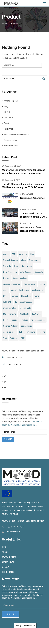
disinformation (30, 284)
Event (6, 123)
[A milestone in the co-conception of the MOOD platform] (10, 212)
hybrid (36, 296)
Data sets (8, 117)
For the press (8, 572)
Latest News (8, 562)
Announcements (11, 101)
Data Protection (10, 272)
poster (14, 320)
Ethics (5, 296)
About (4, 552)
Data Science (25, 272)
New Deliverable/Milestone (16, 134)
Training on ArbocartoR (32, 198)
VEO (5, 338)
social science (9, 332)
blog (32, 254)
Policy (5, 320)
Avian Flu (23, 254)
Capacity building (10, 260)
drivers (42, 284)
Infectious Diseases (23, 302)
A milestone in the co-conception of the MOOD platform (33, 216)
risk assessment (38, 320)
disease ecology (20, 278)
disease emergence (11, 284)
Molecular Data (9, 314)
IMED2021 (7, 302)
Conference (34, 260)
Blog (6, 106)
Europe (15, 296)
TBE (20, 332)
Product (24, 320)
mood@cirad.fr (14, 364)
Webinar (13, 338)
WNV (23, 338)
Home (5, 547)
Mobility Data (25, 308)
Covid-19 (7, 266)
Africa (5, 254)
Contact (5, 567)
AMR (14, 254)
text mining (30, 332)
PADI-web (36, 314)
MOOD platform (9, 557)
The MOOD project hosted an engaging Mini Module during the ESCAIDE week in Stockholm (24, 187)
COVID (7, 112)
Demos (6, 278)
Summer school (11, 140)
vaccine (42, 332)
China (23, 260)
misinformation (9, 308)
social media (26, 326)
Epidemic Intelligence (20, 290)
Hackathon (8, 129)
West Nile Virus (11, 145)
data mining (27, 266)
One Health (24, 314)
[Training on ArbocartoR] (10, 198)
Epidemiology (38, 290)
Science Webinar (10, 326)
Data (16, 266)
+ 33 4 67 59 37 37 (15, 357)
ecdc (5, 290)
